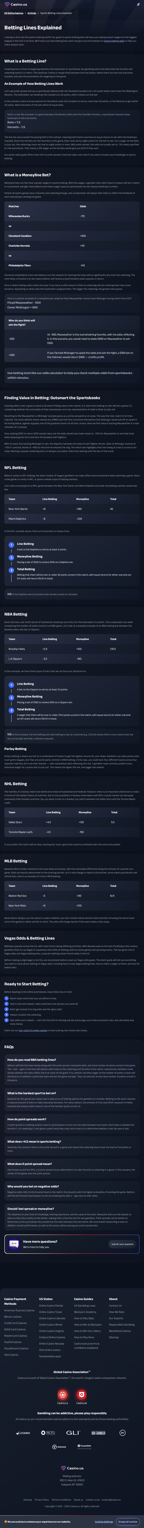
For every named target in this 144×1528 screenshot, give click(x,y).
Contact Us (115, 1306)
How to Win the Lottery (87, 1331)
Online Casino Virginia (51, 1331)
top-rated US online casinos (33, 1030)
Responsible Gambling (122, 1325)
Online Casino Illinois (50, 1325)
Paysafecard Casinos (16, 1348)
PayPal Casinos (12, 1342)
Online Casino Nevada (51, 1344)
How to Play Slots (84, 1318)
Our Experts (116, 1318)
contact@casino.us (111, 1500)
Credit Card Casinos (15, 1323)
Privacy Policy (42, 1500)
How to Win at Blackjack (88, 1325)
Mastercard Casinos (15, 1336)
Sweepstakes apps (50, 1356)
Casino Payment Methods (15, 1301)
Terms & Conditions (61, 1500)
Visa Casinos (11, 1355)
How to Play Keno (84, 1337)
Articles (32, 13)
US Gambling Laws (84, 1306)
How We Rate (116, 1312)
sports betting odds (114, 41)
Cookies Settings (104, 1521)
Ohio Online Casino (49, 1350)
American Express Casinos (19, 1310)
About (113, 1299)
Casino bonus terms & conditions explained (86, 1346)
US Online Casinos (13, 13)
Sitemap (114, 1337)
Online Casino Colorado (52, 1318)
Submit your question (122, 1244)
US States (46, 1299)
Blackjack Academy (85, 1312)
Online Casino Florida (51, 1306)
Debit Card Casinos (15, 1329)
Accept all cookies (128, 1521)
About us (78, 1500)
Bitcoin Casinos (12, 1317)
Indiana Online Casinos (52, 1337)
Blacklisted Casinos (120, 1331)
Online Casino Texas (50, 1312)
